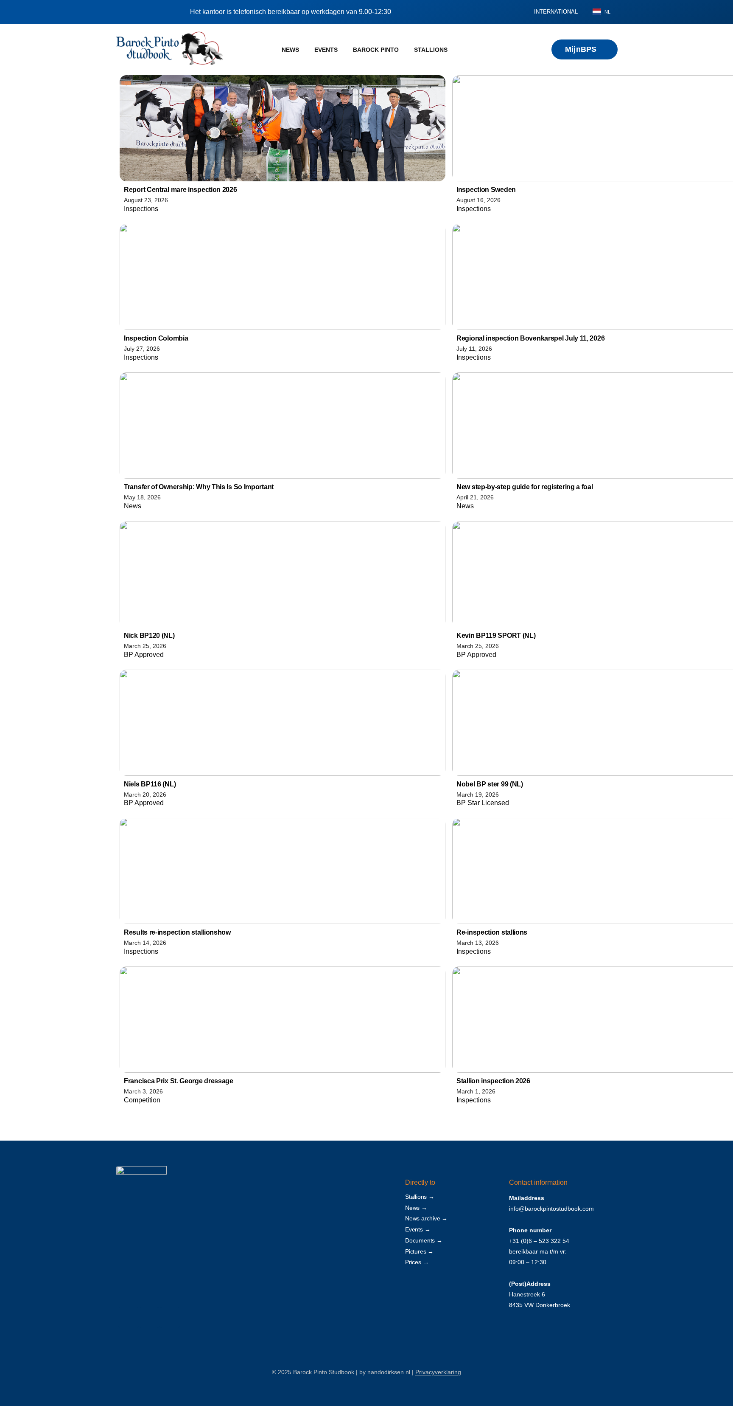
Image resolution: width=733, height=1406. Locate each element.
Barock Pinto (376, 49)
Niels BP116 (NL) (150, 784)
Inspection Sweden (486, 189)
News (290, 49)
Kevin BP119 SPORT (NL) (495, 635)
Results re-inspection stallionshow (177, 932)
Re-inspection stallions (491, 932)
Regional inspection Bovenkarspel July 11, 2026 (530, 338)
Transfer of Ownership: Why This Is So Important (199, 486)
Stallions (431, 49)
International (556, 11)
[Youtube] (169, 1317)
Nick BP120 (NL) (149, 635)
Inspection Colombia (156, 338)
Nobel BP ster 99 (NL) (489, 784)
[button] (513, 11)
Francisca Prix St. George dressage (178, 1081)
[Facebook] (128, 1317)
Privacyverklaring (438, 1372)
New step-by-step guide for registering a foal (524, 486)
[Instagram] (149, 1317)
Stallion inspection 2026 (493, 1081)
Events (326, 49)
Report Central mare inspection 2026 (180, 189)
